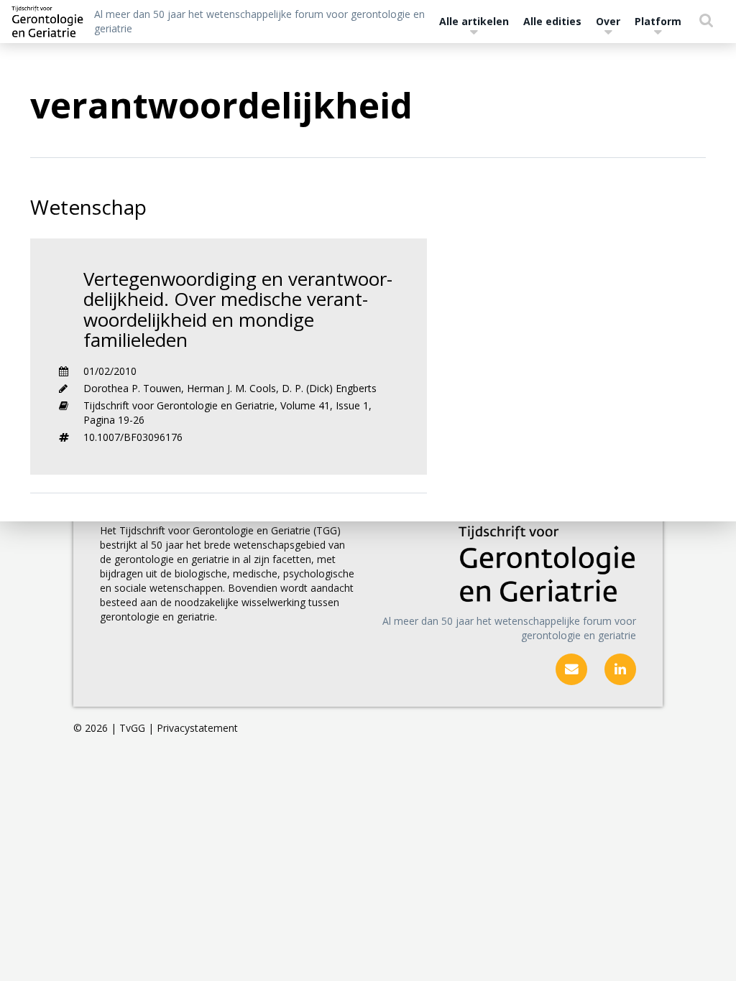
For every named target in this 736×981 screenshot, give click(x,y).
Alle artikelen (474, 21)
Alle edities (552, 21)
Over (608, 21)
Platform (658, 21)
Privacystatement (197, 728)
